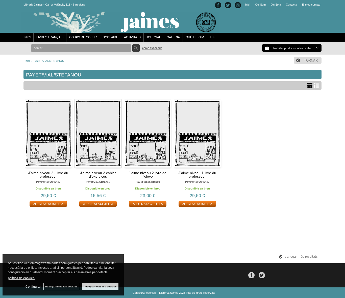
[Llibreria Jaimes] (120, 30)
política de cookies (21, 278)
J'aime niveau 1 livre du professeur (197, 174)
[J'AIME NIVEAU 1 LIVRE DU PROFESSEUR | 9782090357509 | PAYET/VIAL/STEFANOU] (197, 132)
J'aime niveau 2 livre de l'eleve (147, 174)
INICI (27, 37)
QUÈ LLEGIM (195, 37)
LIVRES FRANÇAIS (49, 37)
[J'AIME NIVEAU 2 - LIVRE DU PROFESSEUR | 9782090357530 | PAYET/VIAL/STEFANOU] (48, 132)
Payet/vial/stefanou (48, 181)
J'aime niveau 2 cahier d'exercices (98, 174)
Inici (247, 4)
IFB (212, 37)
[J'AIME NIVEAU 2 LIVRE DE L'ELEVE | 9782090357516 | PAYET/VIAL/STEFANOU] (147, 132)
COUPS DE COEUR (83, 37)
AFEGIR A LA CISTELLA (48, 203)
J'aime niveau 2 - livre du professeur (48, 174)
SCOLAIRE (110, 37)
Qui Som (260, 4)
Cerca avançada (152, 47)
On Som (276, 4)
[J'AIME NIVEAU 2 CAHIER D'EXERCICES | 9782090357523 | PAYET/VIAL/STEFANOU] (98, 132)
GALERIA (173, 37)
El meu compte (311, 4)
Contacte (291, 4)
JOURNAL (153, 37)
